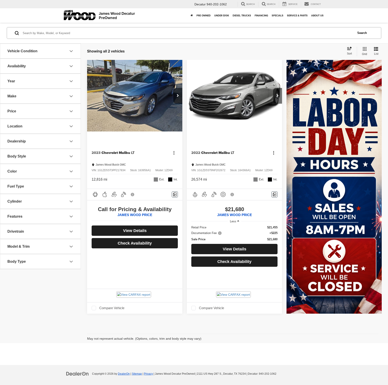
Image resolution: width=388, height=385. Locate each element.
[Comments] (175, 194)
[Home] (192, 15)
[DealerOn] (77, 373)
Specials (277, 15)
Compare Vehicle (111, 308)
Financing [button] (261, 15)
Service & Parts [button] (297, 15)
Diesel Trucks (242, 15)
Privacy (148, 373)
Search (362, 33)
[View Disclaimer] (133, 194)
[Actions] (174, 153)
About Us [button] (317, 15)
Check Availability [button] (135, 243)
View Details (135, 230)
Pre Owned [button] (203, 15)
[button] (177, 96)
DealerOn (124, 373)
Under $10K (221, 15)
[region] (234, 233)
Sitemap (137, 373)
